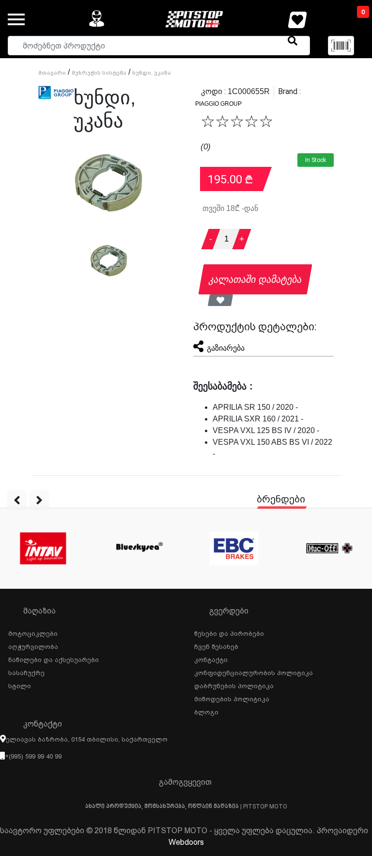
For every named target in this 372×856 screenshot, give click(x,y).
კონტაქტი (211, 658)
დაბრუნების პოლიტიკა (234, 684)
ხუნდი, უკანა (151, 72)
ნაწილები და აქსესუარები (53, 658)
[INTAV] (42, 548)
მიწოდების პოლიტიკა (231, 697)
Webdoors (186, 842)
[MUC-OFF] (329, 548)
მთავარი (52, 72)
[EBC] (233, 548)
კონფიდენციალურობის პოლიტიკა (253, 671)
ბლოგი (206, 711)
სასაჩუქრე (26, 671)
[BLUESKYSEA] (138, 548)
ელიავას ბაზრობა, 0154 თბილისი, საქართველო (87, 739)
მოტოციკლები (33, 632)
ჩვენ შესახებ (216, 645)
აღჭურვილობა (33, 645)
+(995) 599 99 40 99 (33, 756)
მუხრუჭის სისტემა (99, 72)
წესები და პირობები (229, 632)
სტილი (19, 684)
